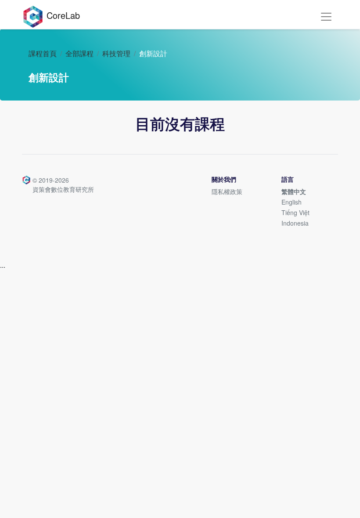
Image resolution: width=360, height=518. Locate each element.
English (291, 202)
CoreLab (62, 15)
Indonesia (295, 223)
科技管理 (116, 53)
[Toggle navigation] (326, 16)
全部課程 (79, 53)
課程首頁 (43, 53)
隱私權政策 (227, 191)
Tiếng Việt (295, 212)
